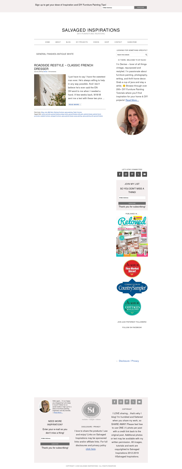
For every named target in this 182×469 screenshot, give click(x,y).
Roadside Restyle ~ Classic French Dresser (63, 67)
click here (91, 448)
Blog (42, 112)
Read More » (75, 105)
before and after (46, 114)
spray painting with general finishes (93, 116)
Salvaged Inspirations (91, 30)
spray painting (69, 112)
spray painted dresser (68, 116)
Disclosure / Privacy (129, 360)
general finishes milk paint (76, 114)
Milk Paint (50, 112)
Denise (45, 71)
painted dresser (88, 114)
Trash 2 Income (77, 112)
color (46, 112)
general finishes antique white (59, 114)
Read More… (132, 100)
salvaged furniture (56, 116)
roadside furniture (45, 116)
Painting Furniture (59, 112)
